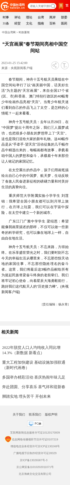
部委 (64, 17)
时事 (6, 17)
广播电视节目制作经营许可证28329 (35, 453)
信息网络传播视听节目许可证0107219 (35, 439)
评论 (17, 17)
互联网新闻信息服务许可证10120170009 (35, 432)
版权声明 (51, 414)
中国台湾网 (9, 32)
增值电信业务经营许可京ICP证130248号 (35, 446)
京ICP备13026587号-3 (33, 460)
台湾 (41, 17)
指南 (41, 23)
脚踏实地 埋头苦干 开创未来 (26, 396)
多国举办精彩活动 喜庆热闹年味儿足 (33, 377)
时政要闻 (24, 32)
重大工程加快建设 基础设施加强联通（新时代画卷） (33, 365)
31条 (6, 23)
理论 (29, 17)
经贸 (17, 23)
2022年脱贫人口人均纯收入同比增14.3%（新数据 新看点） (31, 350)
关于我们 (19, 414)
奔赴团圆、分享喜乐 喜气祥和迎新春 (33, 387)
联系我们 (35, 414)
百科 (52, 23)
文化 (29, 23)
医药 (64, 23)
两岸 (52, 17)
